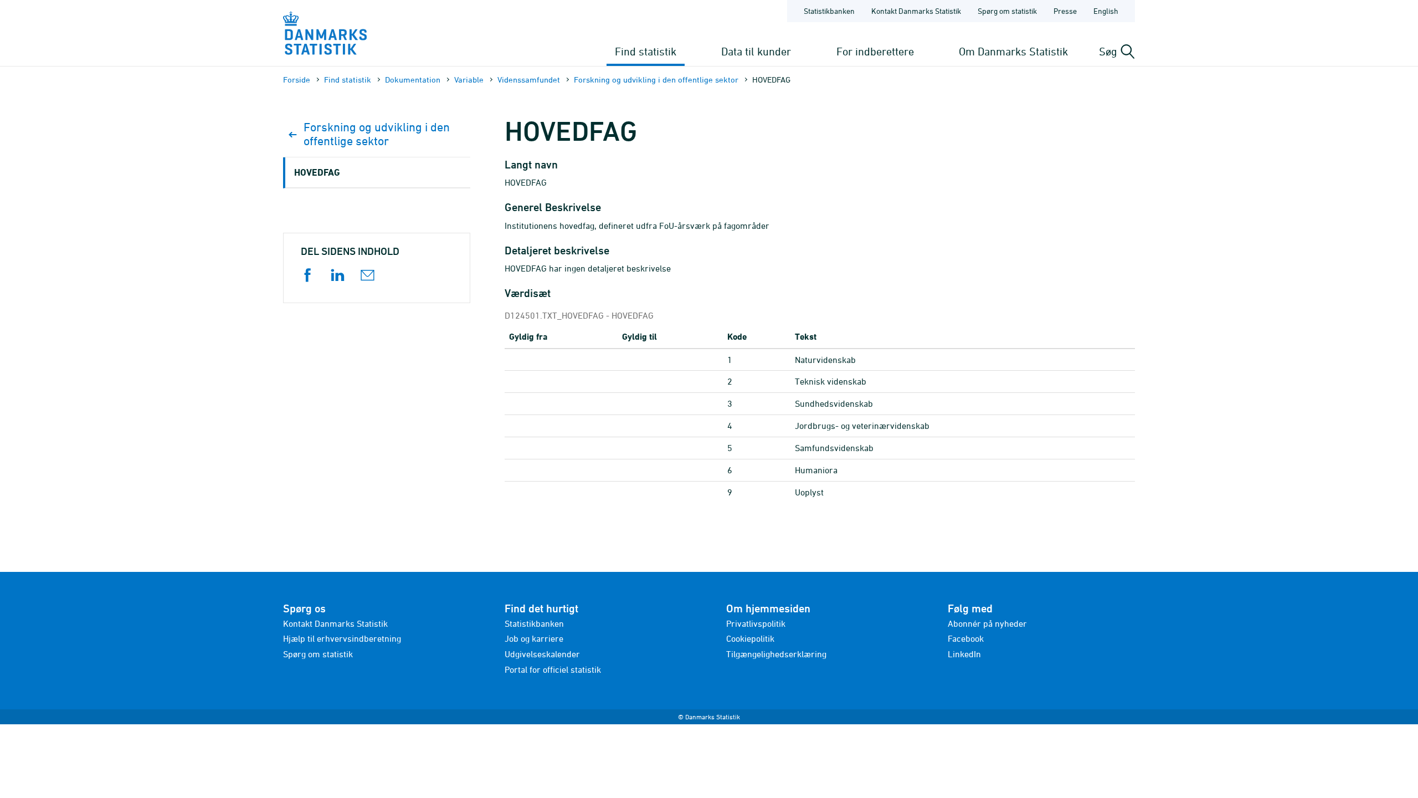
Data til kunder (756, 51)
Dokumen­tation (412, 79)
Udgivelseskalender (542, 654)
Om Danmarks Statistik (1013, 51)
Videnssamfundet (528, 79)
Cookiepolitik (750, 638)
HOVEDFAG (317, 172)
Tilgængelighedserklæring (776, 654)
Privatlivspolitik (755, 623)
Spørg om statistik (1007, 11)
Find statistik (645, 51)
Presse (1065, 11)
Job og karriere (534, 638)
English (1105, 11)
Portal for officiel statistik (553, 669)
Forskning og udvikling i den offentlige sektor (656, 79)
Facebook (966, 638)
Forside (296, 79)
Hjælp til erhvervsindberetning (342, 638)
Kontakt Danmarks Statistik (916, 11)
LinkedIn (964, 654)
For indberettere (875, 51)
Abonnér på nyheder (987, 623)
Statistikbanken (829, 11)
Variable (469, 79)
